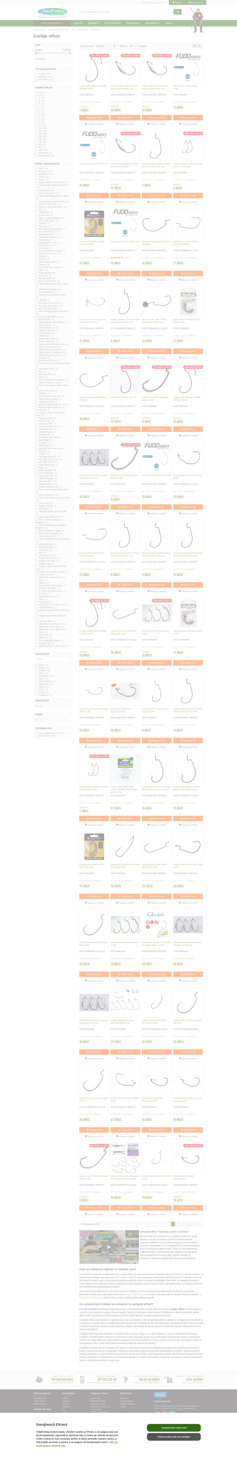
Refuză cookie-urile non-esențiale (174, 1437)
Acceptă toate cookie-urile (173, 1428)
